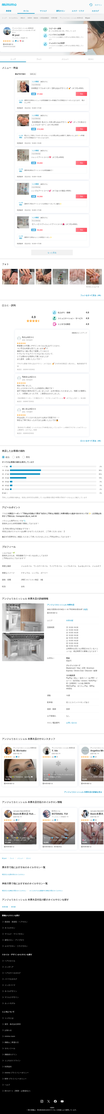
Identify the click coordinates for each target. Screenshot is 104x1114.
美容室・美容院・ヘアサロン (16, 921)
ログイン (98, 5)
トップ (4, 18)
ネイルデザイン (11, 991)
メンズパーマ (10, 985)
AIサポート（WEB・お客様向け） (18, 1090)
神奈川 (23, 18)
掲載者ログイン (11, 1054)
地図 (85, 609)
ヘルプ (7, 1084)
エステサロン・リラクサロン (16, 946)
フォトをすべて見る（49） (91, 295)
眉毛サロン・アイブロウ (14, 940)
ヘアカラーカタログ (13, 973)
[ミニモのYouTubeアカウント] (62, 1101)
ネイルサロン (13, 18)
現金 (68, 658)
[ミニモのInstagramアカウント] (41, 1102)
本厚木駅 (54, 18)
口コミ (91, 59)
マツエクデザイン (12, 997)
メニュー (65, 59)
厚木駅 (13, 907)
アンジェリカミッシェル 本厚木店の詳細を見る (83, 792)
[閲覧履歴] (91, 5)
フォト (39, 59)
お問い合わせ (71, 722)
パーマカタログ (11, 979)
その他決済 (70, 675)
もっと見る (52, 252)
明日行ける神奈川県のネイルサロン (14, 890)
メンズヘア (9, 967)
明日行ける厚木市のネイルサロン (13, 874)
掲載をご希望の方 (12, 1042)
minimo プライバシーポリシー (17, 1072)
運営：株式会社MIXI (13, 1024)
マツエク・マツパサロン (14, 934)
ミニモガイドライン (13, 1060)
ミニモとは (9, 1018)
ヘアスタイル (10, 960)
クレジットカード (73, 665)
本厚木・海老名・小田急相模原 (38, 18)
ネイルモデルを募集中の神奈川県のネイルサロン (46, 890)
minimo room (10, 1036)
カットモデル (10, 1003)
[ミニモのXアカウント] (48, 1102)
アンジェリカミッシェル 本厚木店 (71, 18)
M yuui (4, 858)
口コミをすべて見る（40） (91, 440)
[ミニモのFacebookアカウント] (55, 1102)
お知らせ (8, 1030)
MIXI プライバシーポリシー (16, 1078)
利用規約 (8, 1066)
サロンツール (10, 1048)
